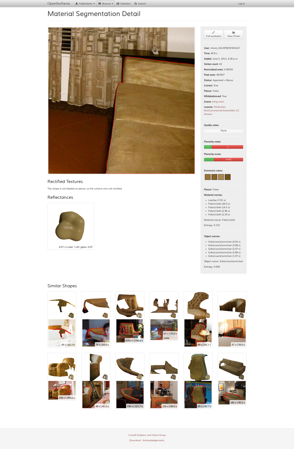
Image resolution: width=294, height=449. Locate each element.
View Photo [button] (233, 36)
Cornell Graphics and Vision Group (147, 435)
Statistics (125, 3)
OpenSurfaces (58, 3)
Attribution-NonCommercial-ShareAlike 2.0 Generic (221, 111)
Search (141, 3)
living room (218, 101)
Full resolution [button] (213, 36)
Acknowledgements (153, 440)
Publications (85, 3)
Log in (241, 3)
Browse (106, 3)
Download (135, 440)
